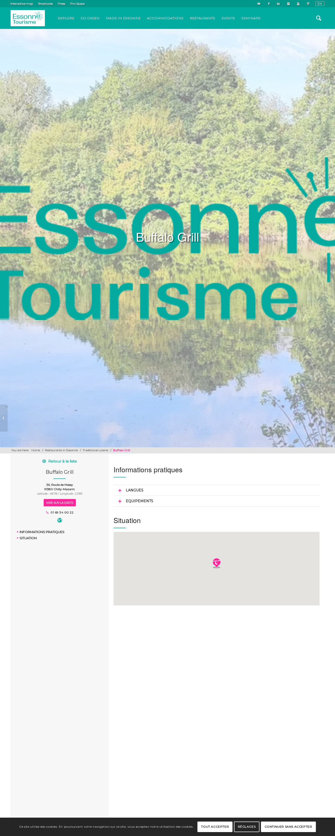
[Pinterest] (308, 3)
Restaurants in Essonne (61, 450)
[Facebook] (268, 3)
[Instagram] (288, 3)
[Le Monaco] (4, 418)
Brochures (45, 3)
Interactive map (22, 3)
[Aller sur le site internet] (59, 521)
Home (35, 450)
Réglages (247, 826)
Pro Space (77, 3)
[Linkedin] (278, 3)
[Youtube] (298, 3)
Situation (28, 538)
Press (61, 3)
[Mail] (258, 3)
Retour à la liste (62, 461)
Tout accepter (215, 826)
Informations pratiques (42, 532)
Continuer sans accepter (288, 826)
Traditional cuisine (95, 450)
